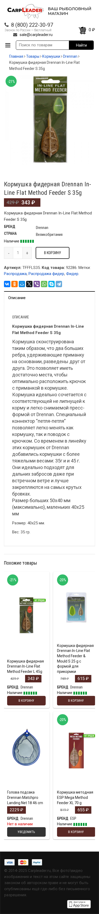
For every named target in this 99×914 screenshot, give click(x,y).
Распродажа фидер (46, 273)
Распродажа (15, 273)
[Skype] (51, 284)
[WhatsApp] (44, 284)
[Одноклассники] (14, 284)
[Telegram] (59, 284)
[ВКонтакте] (7, 284)
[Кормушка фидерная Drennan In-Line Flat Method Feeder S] (49, 120)
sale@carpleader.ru (36, 34)
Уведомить (26, 786)
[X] (29, 284)
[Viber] (37, 284)
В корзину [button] (26, 632)
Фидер (72, 273)
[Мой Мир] (22, 284)
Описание (17, 297)
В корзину (52, 253)
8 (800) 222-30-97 (32, 25)
